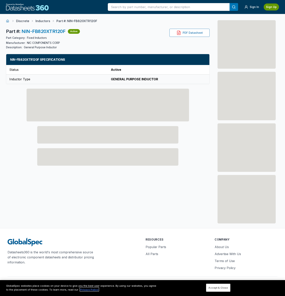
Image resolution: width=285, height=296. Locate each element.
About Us (222, 247)
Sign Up (271, 7)
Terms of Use (225, 261)
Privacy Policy (225, 268)
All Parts (152, 254)
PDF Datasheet (193, 32)
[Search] (234, 7)
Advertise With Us (228, 254)
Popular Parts (156, 247)
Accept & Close (218, 287)
